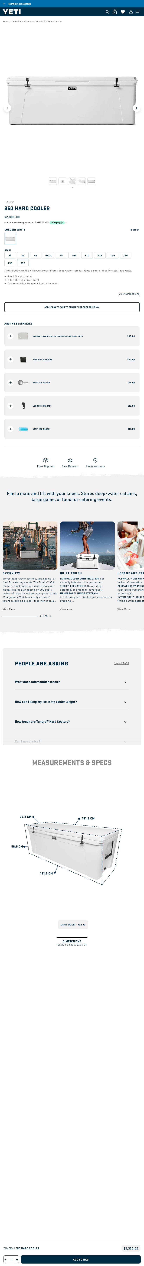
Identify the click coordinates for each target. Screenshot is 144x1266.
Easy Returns (70, 466)
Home (6, 21)
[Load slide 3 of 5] (72, 181)
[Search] (107, 12)
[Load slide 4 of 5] (82, 181)
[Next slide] (136, 108)
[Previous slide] (7, 108)
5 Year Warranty (95, 466)
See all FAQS (121, 663)
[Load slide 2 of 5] (62, 181)
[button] (137, 12)
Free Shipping (45, 466)
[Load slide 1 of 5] (53, 181)
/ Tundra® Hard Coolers (21, 21)
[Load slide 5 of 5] (91, 181)
